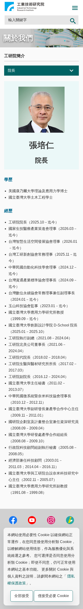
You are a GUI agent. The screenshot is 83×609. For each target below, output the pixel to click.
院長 (11, 70)
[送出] (72, 20)
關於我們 (18, 38)
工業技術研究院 (24, 6)
